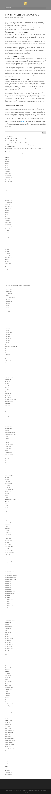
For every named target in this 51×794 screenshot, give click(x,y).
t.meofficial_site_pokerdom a (11, 710)
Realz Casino (8, 675)
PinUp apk (7, 654)
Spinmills (7, 697)
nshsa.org (7, 624)
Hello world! (20, 153)
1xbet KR (7, 330)
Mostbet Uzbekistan (9, 605)
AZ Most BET (8, 375)
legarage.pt (7, 528)
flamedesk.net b (8, 483)
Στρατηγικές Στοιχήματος (10, 750)
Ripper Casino (8, 685)
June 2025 (7, 188)
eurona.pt (7, 477)
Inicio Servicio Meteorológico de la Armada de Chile (16, 142)
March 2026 (7, 169)
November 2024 (8, 202)
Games (6, 497)
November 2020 (8, 253)
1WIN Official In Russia (10, 297)
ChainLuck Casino (9, 444)
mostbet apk (8, 563)
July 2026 (7, 161)
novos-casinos (8, 622)
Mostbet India (8, 583)
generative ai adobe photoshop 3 (12, 499)
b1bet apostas (8, 379)
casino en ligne (8, 420)
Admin (7, 17)
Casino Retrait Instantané (10, 432)
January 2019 (8, 263)
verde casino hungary (9, 730)
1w (5, 287)
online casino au (8, 626)
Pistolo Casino (8, 659)
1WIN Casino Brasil (9, 293)
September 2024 (8, 206)
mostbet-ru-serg (8, 607)
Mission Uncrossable (9, 558)
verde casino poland (9, 732)
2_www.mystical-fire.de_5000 (11, 346)
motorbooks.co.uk (9, 612)
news (6, 614)
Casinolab (7, 438)
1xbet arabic (7, 309)
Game (6, 495)
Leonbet (7, 530)
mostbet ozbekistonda (10, 591)
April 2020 (7, 261)
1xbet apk (7, 305)
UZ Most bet (8, 726)
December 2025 (8, 175)
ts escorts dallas (8, 720)
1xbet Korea (7, 328)
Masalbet (7, 548)
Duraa (26, 792)
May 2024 (7, 214)
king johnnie (7, 520)
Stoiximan (7, 699)
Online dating (8, 628)
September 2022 (8, 247)
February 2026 (8, 171)
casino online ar (8, 426)
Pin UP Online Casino (9, 648)
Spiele (6, 691)
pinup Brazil (7, 656)
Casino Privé (7, 430)
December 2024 (8, 200)
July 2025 (7, 186)
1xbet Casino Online (9, 322)
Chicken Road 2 (8, 448)
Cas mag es (7, 416)
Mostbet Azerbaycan (9, 571)
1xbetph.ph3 (7, 342)
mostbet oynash (8, 589)
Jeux (6, 514)
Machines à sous (8, 540)
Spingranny (7, 695)
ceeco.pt (7, 442)
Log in (6, 768)
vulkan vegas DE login (9, 738)
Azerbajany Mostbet (9, 377)
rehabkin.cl (7, 677)
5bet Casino (7, 354)
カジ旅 (6, 763)
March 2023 (7, 235)
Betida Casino (8, 395)
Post (6, 661)
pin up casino (8, 642)
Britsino (6, 413)
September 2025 (8, 181)
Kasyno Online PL (9, 518)
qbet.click (7, 671)
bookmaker (7, 409)
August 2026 (7, 159)
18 (5, 283)
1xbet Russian (8, 338)
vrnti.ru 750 (7, 734)
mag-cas (7, 542)
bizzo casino (7, 405)
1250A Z (7, 275)
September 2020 (8, 257)
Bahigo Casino (8, 381)
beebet (6, 391)
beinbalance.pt (8, 393)
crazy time (7, 456)
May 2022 (7, 251)
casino (6, 418)
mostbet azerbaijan (9, 569)
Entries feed (7, 770)
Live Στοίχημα (8, 534)
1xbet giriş (7, 324)
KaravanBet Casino (9, 516)
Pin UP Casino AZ (9, 644)
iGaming (7, 507)
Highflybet (7, 505)
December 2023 (8, 224)
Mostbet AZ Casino (9, 567)
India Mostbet (8, 509)
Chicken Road (8, 446)
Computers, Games (9, 452)
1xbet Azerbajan (8, 313)
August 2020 (7, 259)
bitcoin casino (8, 403)
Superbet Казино (8, 701)
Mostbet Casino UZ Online (10, 579)
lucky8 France (8, 538)
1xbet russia (7, 336)
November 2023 (8, 226)
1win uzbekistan (8, 301)
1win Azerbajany (8, 291)
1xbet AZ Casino (8, 311)
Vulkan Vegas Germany (10, 740)
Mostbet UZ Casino (9, 599)
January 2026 (8, 173)
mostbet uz (7, 597)
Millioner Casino (8, 554)
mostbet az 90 (8, 565)
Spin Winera (7, 693)
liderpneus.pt (8, 532)
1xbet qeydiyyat (8, 334)
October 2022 (8, 245)
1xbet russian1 (8, 340)
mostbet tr (7, 595)
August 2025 (7, 183)
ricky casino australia (9, 681)
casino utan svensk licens (10, 434)
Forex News (7, 485)
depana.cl (7, 462)
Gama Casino (8, 491)
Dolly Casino (7, 465)
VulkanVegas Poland (9, 744)
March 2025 (7, 194)
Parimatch (7, 636)
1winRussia (7, 303)
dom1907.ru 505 (8, 467)
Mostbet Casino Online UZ (10, 577)
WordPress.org (8, 774)
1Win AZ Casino (8, 289)
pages (6, 634)
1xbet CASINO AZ (9, 320)
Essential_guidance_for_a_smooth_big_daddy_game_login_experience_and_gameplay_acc (24, 148)
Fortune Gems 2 (8, 487)
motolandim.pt (8, 610)
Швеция (7, 761)
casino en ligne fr (8, 422)
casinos (6, 440)
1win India (7, 295)
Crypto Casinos (8, 458)
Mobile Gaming (8, 561)
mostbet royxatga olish (10, 593)
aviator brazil (8, 373)
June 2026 (7, 163)
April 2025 (7, 192)
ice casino (23, 121)
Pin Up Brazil (8, 640)
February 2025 (8, 196)
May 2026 (7, 165)
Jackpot (6, 511)
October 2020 (8, 255)
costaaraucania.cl (9, 454)
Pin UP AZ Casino (9, 638)
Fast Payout (7, 481)
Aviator (6, 371)
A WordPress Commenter (10, 153)
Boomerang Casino (9, 411)
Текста (6, 759)
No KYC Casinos (8, 618)
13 (5, 277)
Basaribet (7, 385)
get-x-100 (7, 501)
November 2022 (8, 243)
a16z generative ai (9, 360)
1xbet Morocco (8, 332)
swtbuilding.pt (8, 705)
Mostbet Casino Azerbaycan (11, 575)
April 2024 (7, 216)
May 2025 (7, 190)
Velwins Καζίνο (8, 728)
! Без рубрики (8, 269)
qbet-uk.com (7, 669)
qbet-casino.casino (9, 665)
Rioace (6, 683)
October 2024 (8, 204)
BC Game (7, 389)
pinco (6, 652)
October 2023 (8, 228)
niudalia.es (7, 616)
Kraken (6, 526)
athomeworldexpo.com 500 (11, 367)
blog (6, 407)
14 (5, 279)
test (6, 716)
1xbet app (7, 307)
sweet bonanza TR (9, 703)
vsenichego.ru (8, 736)
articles (6, 364)
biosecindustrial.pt (9, 401)
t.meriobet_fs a (8, 714)
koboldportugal (8, 522)
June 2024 (7, 212)
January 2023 (8, 239)
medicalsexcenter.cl (9, 550)
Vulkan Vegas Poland (9, 742)
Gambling (7, 493)
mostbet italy (8, 585)
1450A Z (7, 281)
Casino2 (7, 436)
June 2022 (7, 249)
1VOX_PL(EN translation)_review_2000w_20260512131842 (17, 285)
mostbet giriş (8, 581)
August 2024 (7, 208)
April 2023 (7, 232)
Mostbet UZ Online (9, 603)
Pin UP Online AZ (8, 646)
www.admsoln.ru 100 (9, 748)
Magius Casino (8, 544)
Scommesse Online (9, 687)
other (6, 630)
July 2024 (7, 210)
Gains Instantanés (9, 489)
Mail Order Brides (9, 546)
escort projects (8, 473)
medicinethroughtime (9, 552)
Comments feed (8, 772)
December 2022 (8, 241)
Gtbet (6, 503)
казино (6, 752)
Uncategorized (20, 17)
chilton (6, 450)
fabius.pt (7, 479)
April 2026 (7, 167)
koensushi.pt (7, 524)
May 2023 (7, 230)
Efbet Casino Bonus (9, 469)
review (6, 679)
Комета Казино (8, 754)
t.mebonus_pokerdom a (10, 708)
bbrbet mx (7, 387)
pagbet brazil (8, 632)
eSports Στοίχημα (9, 475)
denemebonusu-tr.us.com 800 (11, 460)
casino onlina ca (8, 424)
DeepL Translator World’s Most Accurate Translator (16, 138)
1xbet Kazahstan (8, 326)
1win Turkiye (7, 299)
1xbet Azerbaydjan (9, 315)
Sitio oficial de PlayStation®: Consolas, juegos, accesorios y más (19, 140)
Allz (6, 362)
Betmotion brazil (8, 397)
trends (6, 718)
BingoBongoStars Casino (10, 399)
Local (6, 536)
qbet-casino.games (9, 667)
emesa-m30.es (8, 471)
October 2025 (8, 179)
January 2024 (8, 222)
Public (6, 663)
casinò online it (8, 428)
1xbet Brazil (7, 318)
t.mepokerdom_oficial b (10, 712)
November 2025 (8, 177)
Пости (6, 757)
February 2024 (8, 220)
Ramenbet (7, 673)
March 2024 (7, 218)
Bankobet (7, 383)
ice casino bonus (27, 92)
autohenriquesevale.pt (10, 369)
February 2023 (8, 237)
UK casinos (7, 722)
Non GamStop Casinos (10, 620)
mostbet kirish (8, 587)
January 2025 (8, 198)
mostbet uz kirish (8, 601)
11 (5, 273)
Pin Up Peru (7, 650)
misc (6, 556)
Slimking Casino (8, 689)
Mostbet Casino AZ (9, 573)
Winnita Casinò (8, 746)
